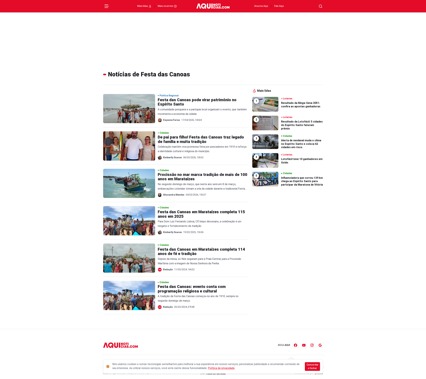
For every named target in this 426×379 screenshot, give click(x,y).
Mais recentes (166, 6)
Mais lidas (142, 6)
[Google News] (320, 345)
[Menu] (106, 6)
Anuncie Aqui (261, 6)
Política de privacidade (221, 368)
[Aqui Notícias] (213, 6)
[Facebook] (295, 345)
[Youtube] (304, 345)
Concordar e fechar (313, 366)
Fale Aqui (279, 6)
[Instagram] (312, 345)
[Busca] (320, 6)
